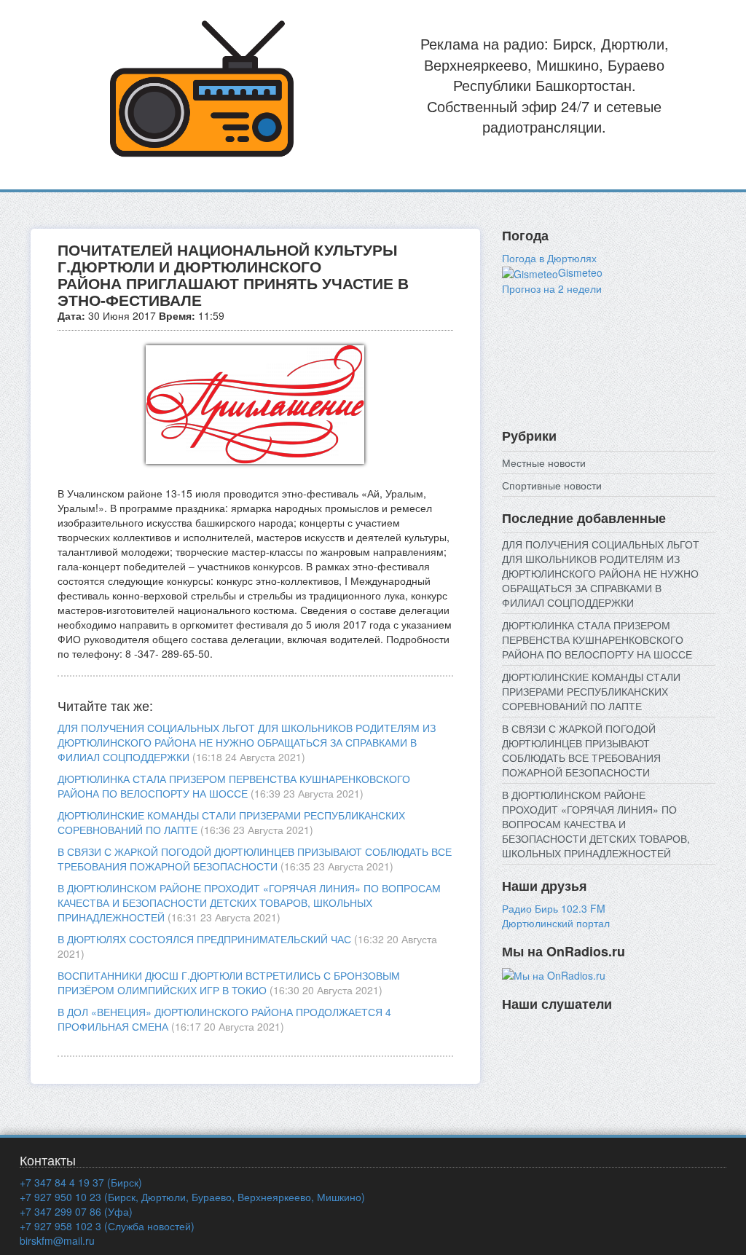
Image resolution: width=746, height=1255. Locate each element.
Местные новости (544, 462)
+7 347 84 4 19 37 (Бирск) (81, 1182)
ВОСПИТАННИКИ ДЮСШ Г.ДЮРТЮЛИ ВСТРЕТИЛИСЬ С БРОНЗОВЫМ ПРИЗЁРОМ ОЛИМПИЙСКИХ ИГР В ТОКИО (229, 982)
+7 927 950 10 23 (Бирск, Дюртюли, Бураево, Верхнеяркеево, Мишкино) (192, 1196)
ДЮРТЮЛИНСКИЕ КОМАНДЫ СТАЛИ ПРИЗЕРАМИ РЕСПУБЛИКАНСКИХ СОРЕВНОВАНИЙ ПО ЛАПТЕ (591, 691)
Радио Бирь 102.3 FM (553, 908)
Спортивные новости (552, 485)
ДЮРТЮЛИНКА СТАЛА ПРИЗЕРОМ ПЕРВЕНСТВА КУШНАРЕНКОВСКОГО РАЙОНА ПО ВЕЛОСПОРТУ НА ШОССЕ (234, 785)
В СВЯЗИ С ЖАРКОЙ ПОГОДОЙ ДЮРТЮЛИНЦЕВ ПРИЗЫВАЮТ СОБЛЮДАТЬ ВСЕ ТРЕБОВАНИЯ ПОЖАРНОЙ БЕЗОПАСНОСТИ (255, 858)
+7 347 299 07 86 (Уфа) (76, 1211)
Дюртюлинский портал (556, 923)
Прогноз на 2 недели (552, 288)
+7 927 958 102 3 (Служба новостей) (107, 1226)
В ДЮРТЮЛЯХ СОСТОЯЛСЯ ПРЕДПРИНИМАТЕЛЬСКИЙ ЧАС (204, 939)
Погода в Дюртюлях (549, 258)
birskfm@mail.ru (57, 1240)
